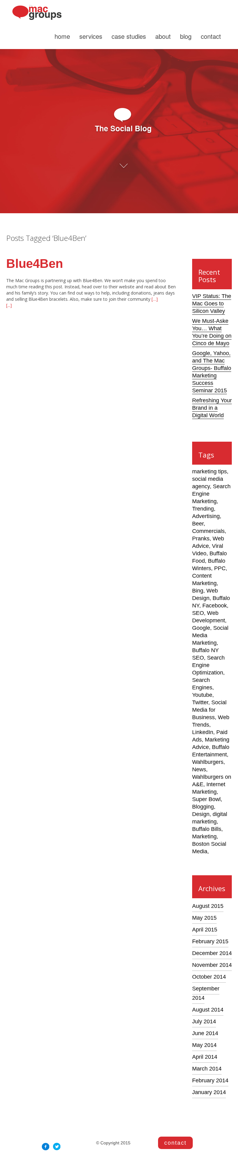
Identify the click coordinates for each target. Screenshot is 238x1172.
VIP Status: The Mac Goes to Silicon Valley (211, 303)
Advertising (206, 516)
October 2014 (209, 977)
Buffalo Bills (206, 829)
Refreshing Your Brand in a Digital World (212, 407)
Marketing (204, 836)
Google (201, 628)
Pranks (200, 538)
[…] (154, 299)
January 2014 (209, 1092)
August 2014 (207, 1010)
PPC (220, 568)
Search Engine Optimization (208, 665)
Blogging (203, 807)
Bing (197, 591)
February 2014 (210, 1080)
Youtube (202, 695)
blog (186, 36)
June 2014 (205, 1033)
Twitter (200, 702)
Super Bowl (206, 799)
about (163, 36)
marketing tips (209, 471)
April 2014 (204, 1057)
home (62, 36)
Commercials (208, 531)
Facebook (214, 605)
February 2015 (210, 941)
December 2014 (212, 953)
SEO (198, 613)
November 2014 (212, 965)
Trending (203, 509)
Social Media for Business (209, 709)
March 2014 (207, 1069)
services (90, 36)
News (199, 769)
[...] (9, 305)
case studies (129, 36)
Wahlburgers (207, 762)
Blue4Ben (34, 263)
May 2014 (204, 1045)
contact (211, 36)
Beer (198, 524)
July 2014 (204, 1021)
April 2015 (204, 929)
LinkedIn (202, 732)
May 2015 (204, 918)
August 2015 (207, 906)
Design (200, 814)
